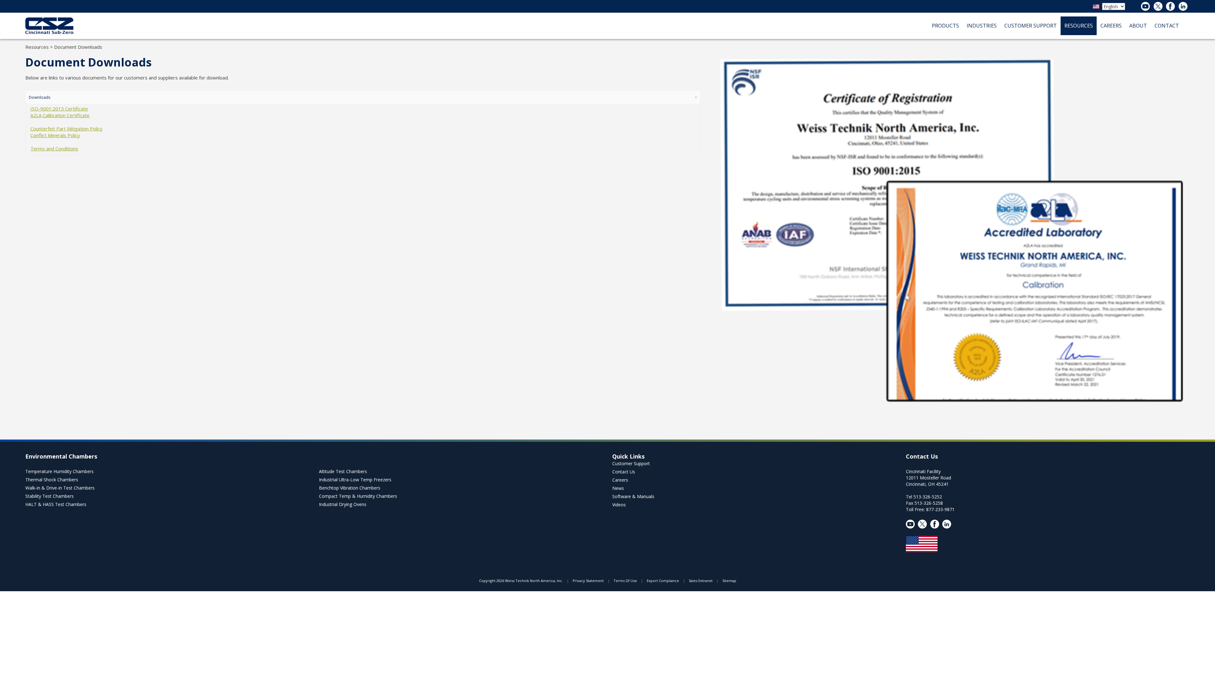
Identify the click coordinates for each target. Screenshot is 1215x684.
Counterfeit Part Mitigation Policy (66, 128)
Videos (619, 505)
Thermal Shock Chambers (51, 480)
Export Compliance (663, 580)
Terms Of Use (625, 580)
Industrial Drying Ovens (342, 504)
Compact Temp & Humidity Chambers (358, 496)
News (618, 488)
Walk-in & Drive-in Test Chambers (60, 488)
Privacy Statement (588, 580)
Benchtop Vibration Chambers (349, 488)
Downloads (40, 97)
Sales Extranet (701, 580)
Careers (620, 480)
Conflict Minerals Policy (55, 135)
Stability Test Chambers (49, 496)
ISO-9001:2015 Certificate (59, 108)
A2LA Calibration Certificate (60, 115)
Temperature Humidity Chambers (59, 471)
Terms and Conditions (54, 148)
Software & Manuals (633, 496)
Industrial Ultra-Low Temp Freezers (355, 480)
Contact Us (623, 472)
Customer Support (631, 463)
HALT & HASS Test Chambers (55, 504)
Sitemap (729, 580)
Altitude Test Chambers (343, 471)
